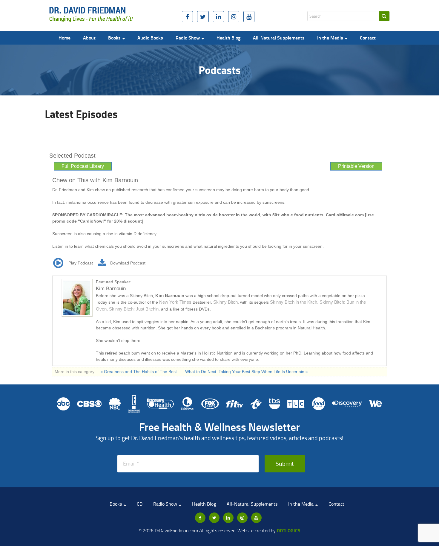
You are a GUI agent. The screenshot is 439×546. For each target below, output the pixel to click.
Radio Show (188, 37)
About (89, 37)
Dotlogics (288, 530)
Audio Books (150, 37)
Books (115, 37)
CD (139, 504)
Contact (368, 37)
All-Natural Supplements (279, 37)
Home (64, 37)
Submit (285, 463)
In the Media (330, 37)
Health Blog (228, 37)
